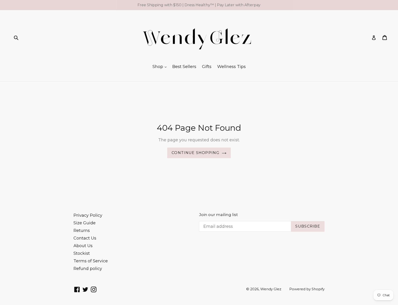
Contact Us (84, 238)
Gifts (206, 66)
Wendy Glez (270, 289)
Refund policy (87, 268)
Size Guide (84, 222)
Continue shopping (195, 153)
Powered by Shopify (307, 289)
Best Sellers (184, 66)
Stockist (81, 253)
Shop (158, 66)
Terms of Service (90, 261)
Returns (81, 230)
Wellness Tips (231, 66)
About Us (83, 245)
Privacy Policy (87, 215)
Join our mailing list (218, 214)
